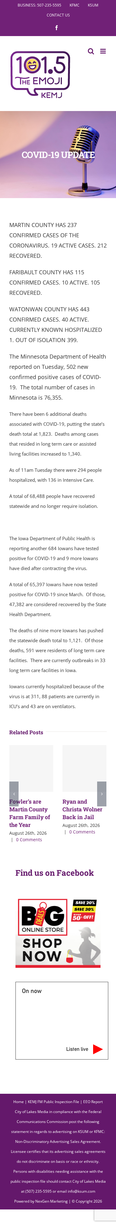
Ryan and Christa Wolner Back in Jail (82, 809)
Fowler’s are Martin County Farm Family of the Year (29, 813)
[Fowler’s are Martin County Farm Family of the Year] (31, 768)
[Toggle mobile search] (91, 51)
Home (18, 1101)
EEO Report (93, 1101)
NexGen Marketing (51, 1201)
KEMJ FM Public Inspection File (53, 1101)
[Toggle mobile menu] (103, 51)
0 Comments (29, 839)
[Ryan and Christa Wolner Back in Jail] (84, 768)
